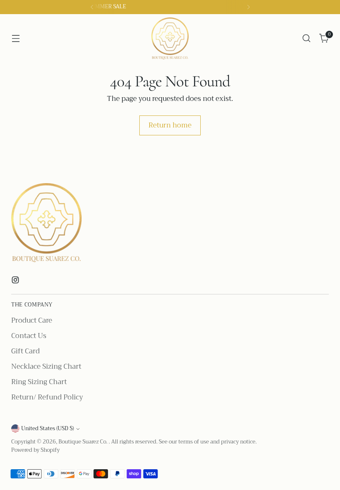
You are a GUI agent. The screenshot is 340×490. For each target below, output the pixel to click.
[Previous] (92, 7)
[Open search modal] (306, 38)
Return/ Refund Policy (47, 397)
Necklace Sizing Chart (46, 366)
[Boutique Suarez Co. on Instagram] (16, 281)
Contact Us (28, 336)
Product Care (31, 320)
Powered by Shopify (35, 450)
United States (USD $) (47, 428)
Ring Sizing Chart (39, 382)
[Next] (248, 7)
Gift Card (25, 351)
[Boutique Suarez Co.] (170, 38)
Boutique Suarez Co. (83, 441)
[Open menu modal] (15, 38)
